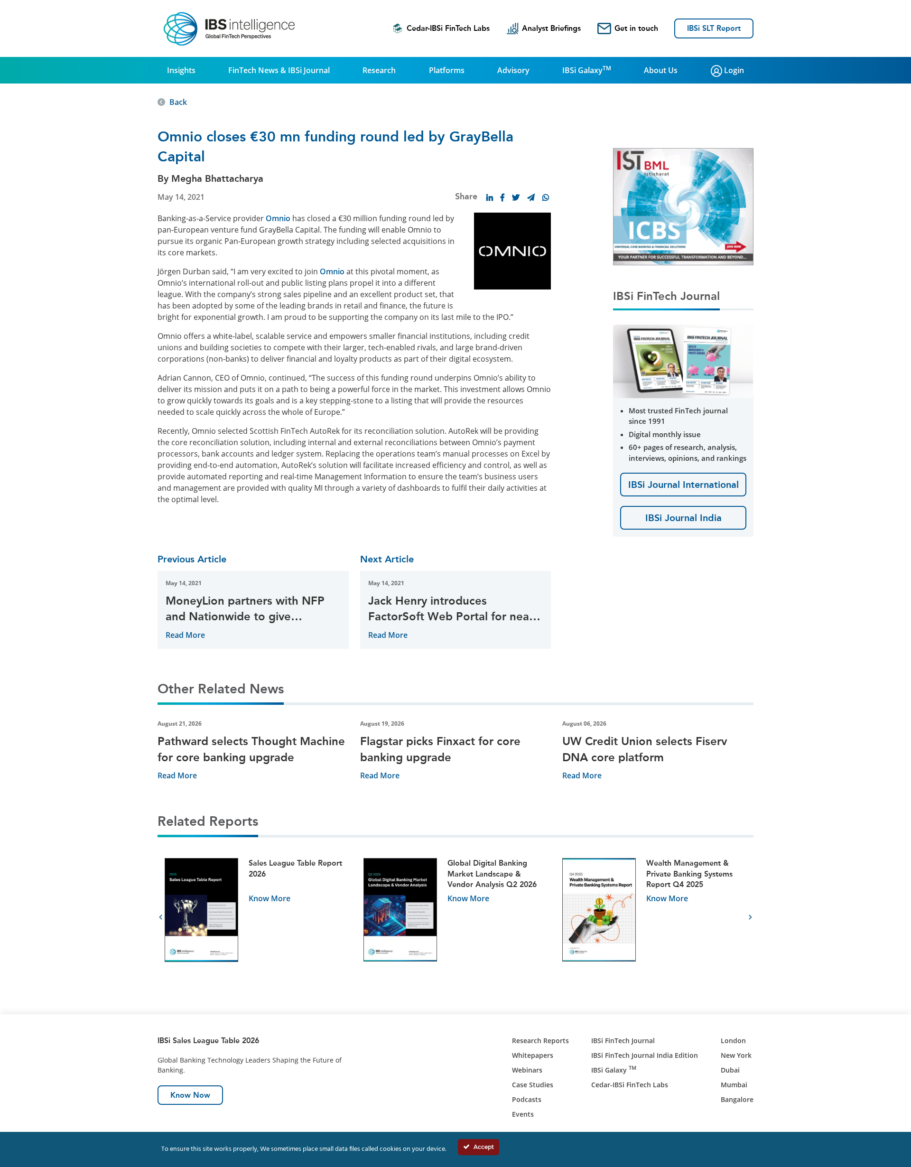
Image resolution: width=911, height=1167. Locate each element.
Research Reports (540, 1040)
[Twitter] (515, 197)
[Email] (531, 197)
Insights (181, 70)
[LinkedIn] (489, 197)
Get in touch (636, 28)
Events (523, 1114)
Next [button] (750, 917)
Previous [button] (161, 917)
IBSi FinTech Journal (623, 1040)
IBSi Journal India (683, 517)
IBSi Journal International (683, 484)
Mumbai (734, 1084)
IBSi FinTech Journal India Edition (644, 1055)
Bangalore (737, 1099)
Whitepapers (532, 1055)
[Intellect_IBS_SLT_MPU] (692, 206)
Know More (269, 898)
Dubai (730, 1069)
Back (178, 102)
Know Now (190, 1095)
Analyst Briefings (551, 28)
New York (736, 1055)
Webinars (527, 1069)
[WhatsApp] (545, 197)
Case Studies (532, 1084)
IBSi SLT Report (714, 28)
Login (733, 70)
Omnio (278, 218)
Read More (185, 635)
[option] (257, 917)
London (733, 1040)
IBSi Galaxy (586, 69)
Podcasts (526, 1099)
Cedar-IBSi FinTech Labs (448, 28)
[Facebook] (502, 197)
